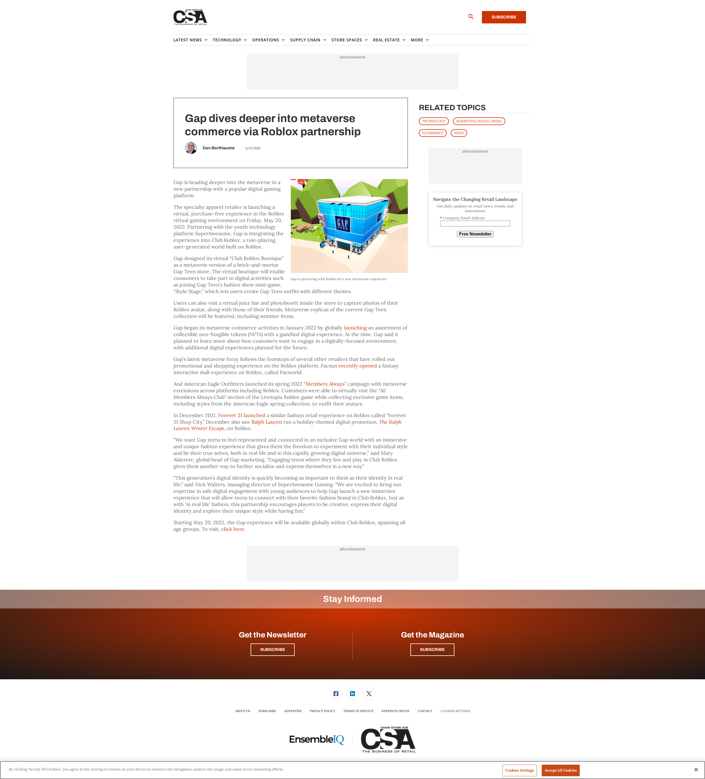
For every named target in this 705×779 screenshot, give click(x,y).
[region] (352, 770)
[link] (336, 694)
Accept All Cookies (561, 770)
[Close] (696, 770)
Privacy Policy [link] (322, 711)
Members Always (325, 384)
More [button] (417, 39)
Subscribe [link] (267, 711)
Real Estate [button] (386, 39)
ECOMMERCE (432, 133)
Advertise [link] (293, 711)
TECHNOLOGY (434, 121)
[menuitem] (193, 40)
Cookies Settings (455, 711)
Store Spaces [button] (347, 39)
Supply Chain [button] (305, 39)
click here (232, 529)
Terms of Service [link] (358, 711)
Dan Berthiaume (219, 148)
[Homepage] (190, 17)
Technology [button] (227, 39)
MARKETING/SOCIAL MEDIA (479, 121)
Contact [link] (425, 711)
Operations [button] (265, 39)
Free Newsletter (475, 234)
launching (355, 327)
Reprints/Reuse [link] (396, 711)
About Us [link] (242, 711)
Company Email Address (462, 218)
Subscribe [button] (272, 649)
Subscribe (504, 17)
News (459, 133)
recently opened (357, 366)
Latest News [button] (187, 39)
